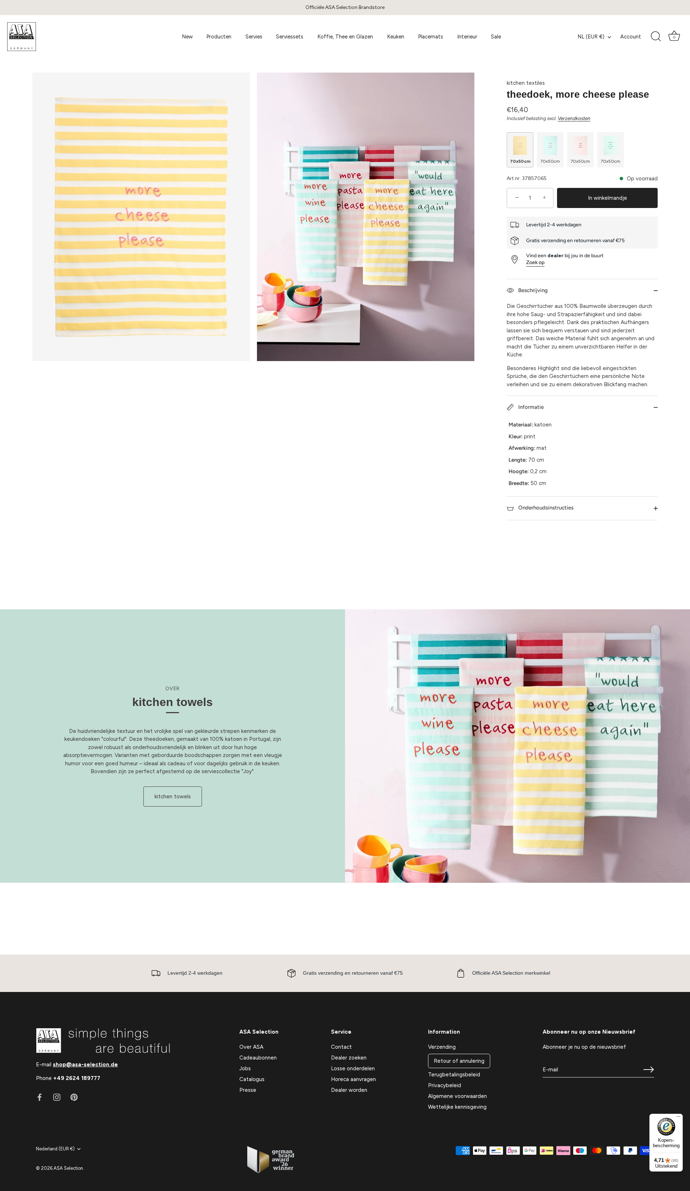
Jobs (245, 1068)
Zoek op (535, 262)
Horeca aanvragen (353, 1079)
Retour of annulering (459, 1061)
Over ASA (251, 1047)
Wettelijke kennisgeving (457, 1107)
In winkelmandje (607, 198)
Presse (247, 1090)
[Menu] (678, 1118)
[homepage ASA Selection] (59, 36)
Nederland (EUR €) (55, 1148)
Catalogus (251, 1079)
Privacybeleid (444, 1085)
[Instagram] (56, 1097)
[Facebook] (39, 1097)
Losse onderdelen (353, 1068)
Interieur (467, 36)
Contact (341, 1047)
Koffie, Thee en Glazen (345, 36)
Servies (253, 36)
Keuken (395, 36)
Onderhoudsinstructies (545, 507)
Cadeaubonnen (258, 1057)
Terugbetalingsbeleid (454, 1074)
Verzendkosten (574, 118)
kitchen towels (173, 796)
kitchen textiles (526, 83)
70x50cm (520, 161)
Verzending (442, 1047)
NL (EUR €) (591, 36)
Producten (218, 36)
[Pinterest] (74, 1097)
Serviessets (289, 36)
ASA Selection (68, 1168)
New (187, 36)
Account (630, 36)
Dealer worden (349, 1090)
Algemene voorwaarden (457, 1096)
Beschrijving (532, 290)
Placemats (430, 36)
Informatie (530, 407)
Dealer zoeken (349, 1057)
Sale (496, 36)
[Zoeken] (656, 37)
